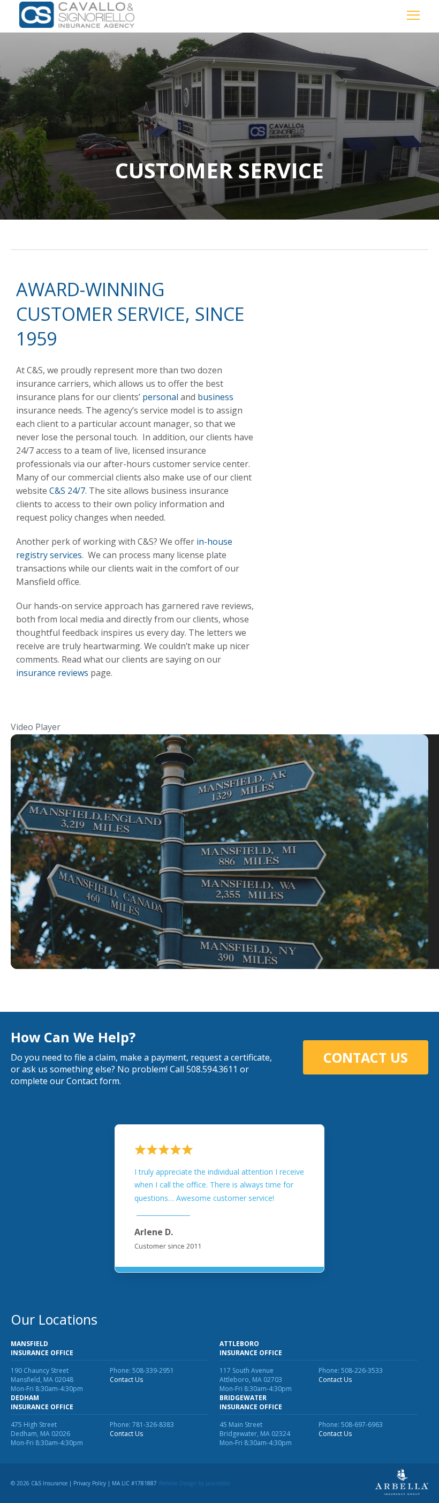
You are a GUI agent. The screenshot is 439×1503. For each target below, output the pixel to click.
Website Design (177, 1483)
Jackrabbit (218, 1483)
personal (160, 397)
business (215, 397)
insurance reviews (52, 673)
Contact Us (365, 1057)
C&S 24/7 (68, 491)
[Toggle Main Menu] (413, 16)
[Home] (76, 16)
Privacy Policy (89, 1483)
